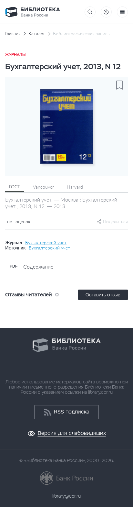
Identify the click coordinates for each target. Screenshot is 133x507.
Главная (13, 33)
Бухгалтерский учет (45, 242)
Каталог (36, 33)
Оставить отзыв (103, 295)
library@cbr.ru (66, 496)
